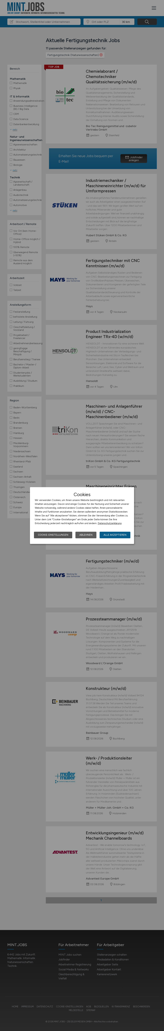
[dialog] (82, 515)
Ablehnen (85, 534)
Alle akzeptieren (115, 534)
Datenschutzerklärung (110, 523)
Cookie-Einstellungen (53, 534)
